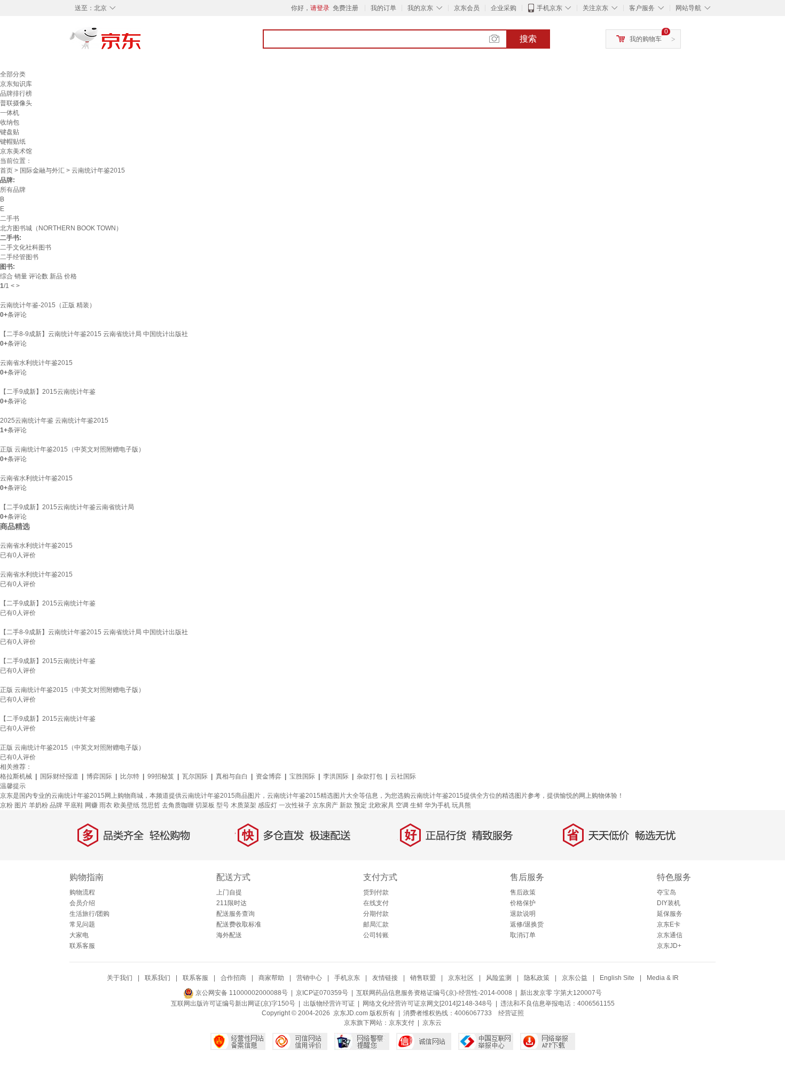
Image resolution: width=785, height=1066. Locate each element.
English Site (617, 978)
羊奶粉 (38, 805)
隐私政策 (537, 978)
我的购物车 (646, 39)
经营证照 (511, 1013)
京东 (141, 43)
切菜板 (205, 805)
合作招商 (233, 978)
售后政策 (523, 892)
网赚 (91, 805)
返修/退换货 (527, 924)
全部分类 (13, 74)
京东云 (432, 1022)
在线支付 (376, 903)
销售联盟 (423, 978)
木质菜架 (243, 805)
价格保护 (523, 903)
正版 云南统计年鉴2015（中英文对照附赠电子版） (72, 449)
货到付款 (376, 892)
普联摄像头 (16, 103)
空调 (402, 805)
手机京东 (549, 8)
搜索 (528, 38)
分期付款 (376, 913)
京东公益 (574, 978)
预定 (360, 805)
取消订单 (523, 935)
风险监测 (499, 978)
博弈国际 (99, 776)
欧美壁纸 (126, 805)
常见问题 (82, 924)
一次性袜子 (295, 805)
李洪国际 (336, 776)
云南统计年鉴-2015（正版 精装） (48, 305)
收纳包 (9, 122)
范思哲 (150, 805)
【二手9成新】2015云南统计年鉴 (48, 391)
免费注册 (345, 8)
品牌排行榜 (16, 93)
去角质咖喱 (178, 805)
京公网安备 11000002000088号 (241, 993)
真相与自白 (232, 776)
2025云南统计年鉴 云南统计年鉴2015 (54, 420)
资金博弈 (268, 776)
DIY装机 (668, 903)
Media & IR (663, 978)
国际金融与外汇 (42, 170)
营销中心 (309, 978)
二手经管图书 (19, 257)
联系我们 (157, 978)
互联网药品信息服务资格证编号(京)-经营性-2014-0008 (434, 993)
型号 (222, 805)
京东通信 (669, 935)
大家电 (79, 935)
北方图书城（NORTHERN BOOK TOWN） (61, 228)
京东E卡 (668, 924)
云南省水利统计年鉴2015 (36, 363)
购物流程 (82, 892)
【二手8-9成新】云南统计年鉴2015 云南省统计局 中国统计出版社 (94, 334)
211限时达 (231, 903)
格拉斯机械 (16, 776)
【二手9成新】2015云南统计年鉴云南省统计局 (67, 507)
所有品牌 (13, 189)
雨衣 (105, 805)
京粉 (6, 805)
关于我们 (119, 978)
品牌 (56, 805)
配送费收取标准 (238, 924)
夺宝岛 (666, 892)
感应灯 (267, 805)
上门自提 (229, 892)
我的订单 (383, 8)
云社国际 (403, 776)
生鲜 (416, 805)
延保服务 (669, 913)
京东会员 (467, 8)
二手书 (9, 218)
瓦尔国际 (195, 776)
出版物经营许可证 (329, 1003)
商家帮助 (271, 978)
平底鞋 (73, 805)
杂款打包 (369, 776)
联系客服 (82, 946)
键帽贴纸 (13, 141)
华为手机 (437, 805)
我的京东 (420, 8)
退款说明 (523, 913)
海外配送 (229, 935)
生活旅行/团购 (89, 913)
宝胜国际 (302, 776)
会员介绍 (82, 903)
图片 (20, 805)
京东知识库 (16, 84)
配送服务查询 (235, 913)
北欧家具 (381, 805)
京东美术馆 (16, 151)
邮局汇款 (376, 924)
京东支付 (401, 1022)
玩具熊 (461, 805)
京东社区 (461, 978)
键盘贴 (9, 132)
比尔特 (129, 776)
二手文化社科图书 (25, 247)
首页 (6, 170)
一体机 (9, 112)
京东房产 (325, 805)
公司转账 (376, 935)
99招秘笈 (160, 776)
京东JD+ (669, 946)
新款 (346, 805)
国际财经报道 (59, 776)
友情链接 (385, 978)
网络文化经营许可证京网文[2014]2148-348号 (427, 1003)
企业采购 (503, 8)
